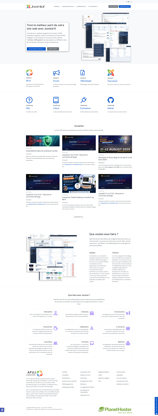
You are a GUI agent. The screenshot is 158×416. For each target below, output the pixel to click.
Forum (56, 81)
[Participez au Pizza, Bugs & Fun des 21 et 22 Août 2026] (115, 144)
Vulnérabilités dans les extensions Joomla (42, 151)
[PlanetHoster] (115, 410)
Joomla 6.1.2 (32, 204)
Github (110, 108)
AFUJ (28, 81)
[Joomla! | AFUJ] (35, 6)
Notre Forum (53, 49)
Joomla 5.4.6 (114, 203)
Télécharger (86, 81)
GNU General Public (57, 409)
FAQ (28, 108)
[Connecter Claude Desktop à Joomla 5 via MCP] (79, 183)
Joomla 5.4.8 (78, 164)
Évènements (101, 162)
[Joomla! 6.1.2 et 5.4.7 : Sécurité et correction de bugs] (43, 182)
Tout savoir (112, 81)
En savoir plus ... (79, 217)
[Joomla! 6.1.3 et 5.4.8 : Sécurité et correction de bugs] (79, 142)
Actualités (28, 154)
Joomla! (28, 409)
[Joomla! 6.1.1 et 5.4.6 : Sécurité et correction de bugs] (115, 181)
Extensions (85, 108)
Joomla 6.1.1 (104, 203)
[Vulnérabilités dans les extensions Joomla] (43, 140)
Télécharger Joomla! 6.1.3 (36, 49)
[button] (57, 6)
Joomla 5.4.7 (42, 204)
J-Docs (56, 108)
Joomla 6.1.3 (68, 164)
